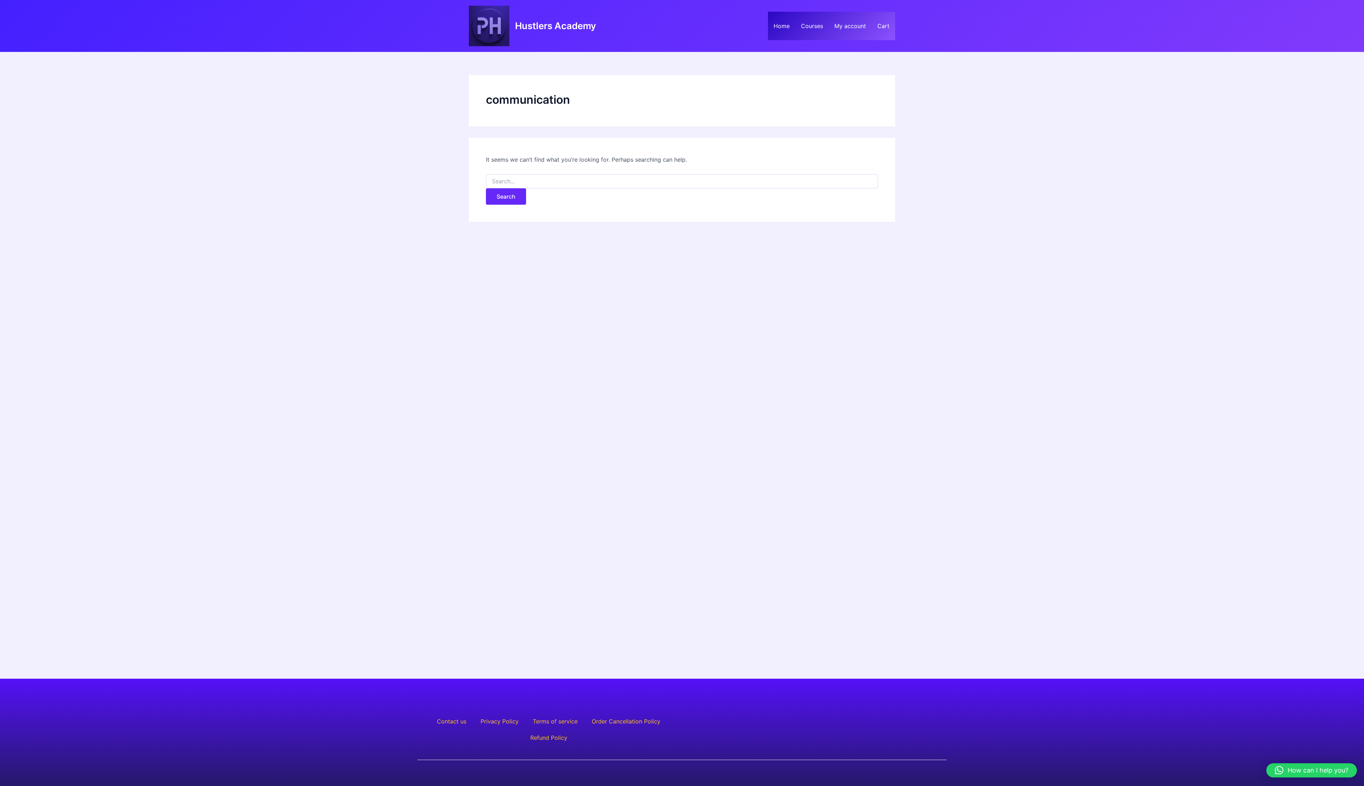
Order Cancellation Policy (626, 721)
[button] (1311, 770)
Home (782, 25)
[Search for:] (682, 181)
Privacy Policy (500, 721)
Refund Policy (548, 737)
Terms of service (555, 721)
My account (850, 25)
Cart (883, 25)
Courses (812, 25)
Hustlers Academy (555, 25)
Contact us (451, 721)
